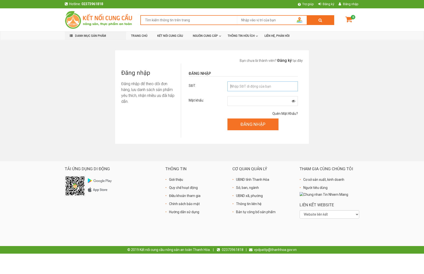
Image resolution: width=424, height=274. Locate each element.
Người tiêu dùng (315, 188)
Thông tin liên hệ (248, 204)
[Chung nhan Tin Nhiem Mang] (324, 194)
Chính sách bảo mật (184, 204)
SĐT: (192, 86)
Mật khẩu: (196, 100)
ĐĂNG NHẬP (252, 124)
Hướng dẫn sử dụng (184, 212)
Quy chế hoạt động (183, 188)
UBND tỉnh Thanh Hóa (252, 180)
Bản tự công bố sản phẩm (256, 212)
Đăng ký (328, 4)
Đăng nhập (350, 4)
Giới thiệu (176, 180)
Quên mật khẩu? (285, 114)
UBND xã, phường (249, 196)
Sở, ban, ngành (247, 188)
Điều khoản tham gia (184, 196)
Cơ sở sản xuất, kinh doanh (323, 180)
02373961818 (92, 4)
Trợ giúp (308, 4)
